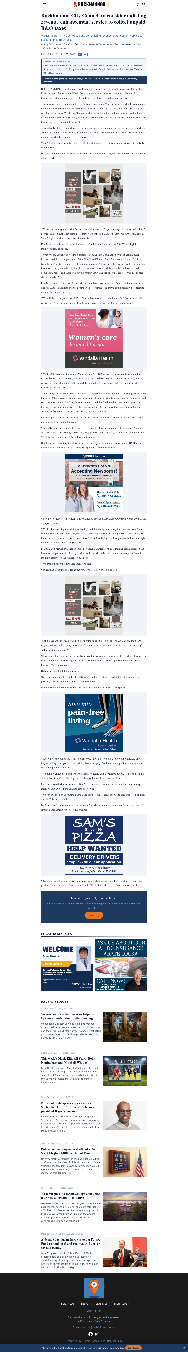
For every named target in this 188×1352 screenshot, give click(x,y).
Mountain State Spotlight (53, 1234)
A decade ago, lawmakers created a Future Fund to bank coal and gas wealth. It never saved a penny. (70, 1243)
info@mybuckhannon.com (100, 1327)
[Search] (143, 4)
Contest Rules (114, 1340)
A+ (85, 54)
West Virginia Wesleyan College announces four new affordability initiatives (70, 1195)
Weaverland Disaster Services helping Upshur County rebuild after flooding (67, 1016)
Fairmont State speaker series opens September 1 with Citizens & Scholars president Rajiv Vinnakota (67, 1106)
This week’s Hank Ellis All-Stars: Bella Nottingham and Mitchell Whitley (68, 1060)
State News (120, 1303)
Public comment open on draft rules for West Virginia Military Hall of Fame (68, 1151)
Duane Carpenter (49, 1053)
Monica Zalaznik (49, 1008)
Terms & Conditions (94, 1340)
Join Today (133, 1348)
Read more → (55, 73)
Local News (67, 1303)
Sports (85, 1303)
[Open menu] (44, 4)
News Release (47, 1097)
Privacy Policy (73, 1340)
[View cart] (137, 4)
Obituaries (101, 1303)
